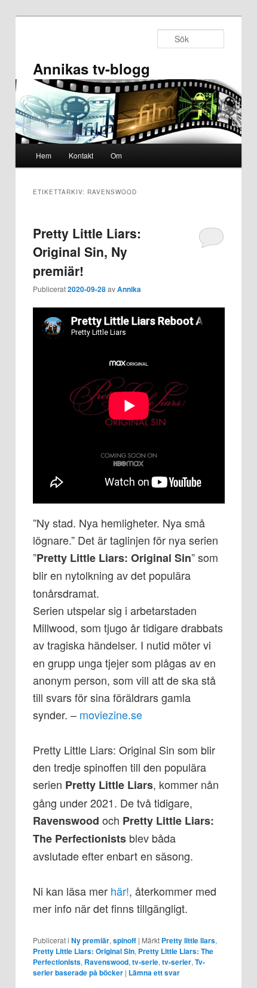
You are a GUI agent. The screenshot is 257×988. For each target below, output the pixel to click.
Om (116, 155)
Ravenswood (106, 961)
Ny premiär (90, 940)
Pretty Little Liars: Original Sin (83, 951)
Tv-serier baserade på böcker (119, 967)
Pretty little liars (188, 940)
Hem (43, 155)
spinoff (124, 940)
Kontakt (81, 155)
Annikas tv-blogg (91, 68)
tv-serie (145, 961)
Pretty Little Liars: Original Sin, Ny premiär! (87, 251)
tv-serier (176, 961)
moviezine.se (110, 714)
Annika (129, 289)
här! (120, 891)
